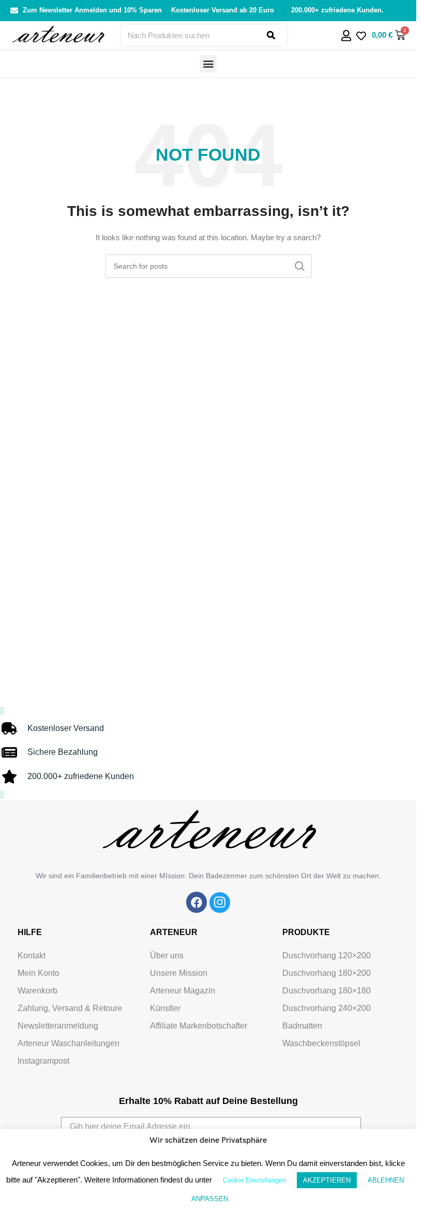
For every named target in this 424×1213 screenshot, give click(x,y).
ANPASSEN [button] (209, 1199)
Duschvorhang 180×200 (326, 973)
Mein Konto (38, 973)
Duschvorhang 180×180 (326, 990)
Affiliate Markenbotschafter (198, 1025)
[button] (208, 63)
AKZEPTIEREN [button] (327, 1180)
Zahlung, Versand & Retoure (70, 1008)
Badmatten (302, 1025)
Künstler (165, 1008)
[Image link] (196, 902)
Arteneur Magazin (182, 990)
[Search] (277, 35)
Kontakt (32, 955)
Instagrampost (43, 1060)
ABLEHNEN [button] (386, 1180)
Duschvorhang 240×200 (326, 1008)
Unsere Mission (178, 973)
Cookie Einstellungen (254, 1180)
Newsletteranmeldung (58, 1025)
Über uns (167, 955)
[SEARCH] (300, 266)
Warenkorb (37, 990)
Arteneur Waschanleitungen (68, 1043)
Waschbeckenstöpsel (321, 1043)
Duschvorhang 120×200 (326, 955)
